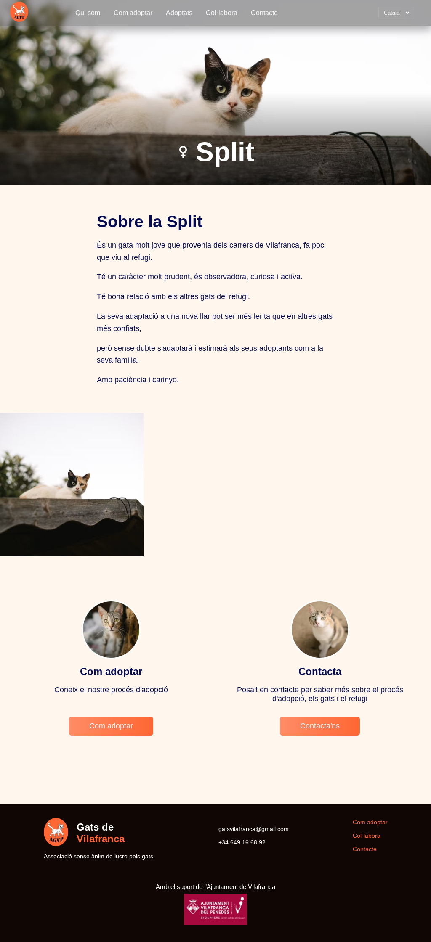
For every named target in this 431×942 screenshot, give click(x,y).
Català (388, 14)
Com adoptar (133, 12)
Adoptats (179, 12)
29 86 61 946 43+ (242, 842)
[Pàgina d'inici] (19, 13)
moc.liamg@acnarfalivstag (253, 829)
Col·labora (221, 12)
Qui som (87, 12)
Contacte (264, 12)
